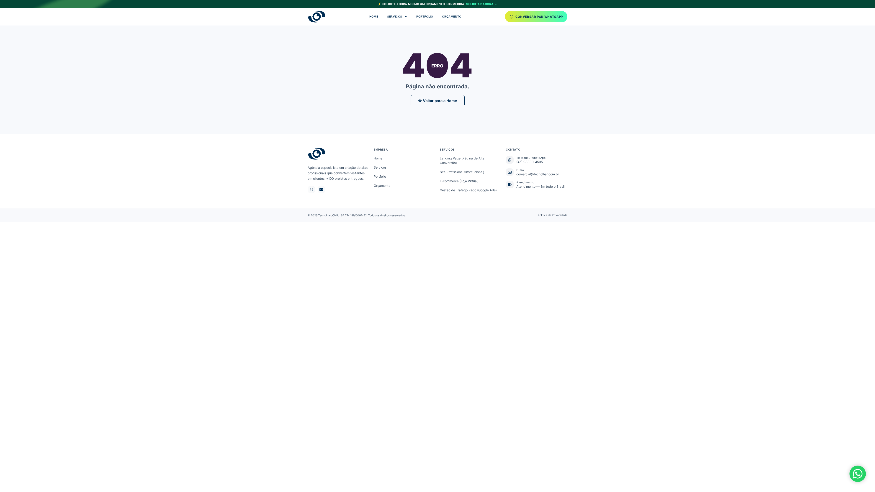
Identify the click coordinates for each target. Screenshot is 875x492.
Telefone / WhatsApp (531, 157)
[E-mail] (510, 172)
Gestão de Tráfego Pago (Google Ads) (468, 190)
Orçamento (451, 16)
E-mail (521, 170)
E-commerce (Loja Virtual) (459, 181)
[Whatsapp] (311, 189)
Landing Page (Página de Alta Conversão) (462, 160)
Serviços (394, 16)
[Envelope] (321, 189)
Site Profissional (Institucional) (462, 172)
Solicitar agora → (481, 4)
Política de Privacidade (552, 215)
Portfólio (424, 16)
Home (373, 16)
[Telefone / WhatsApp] (510, 160)
